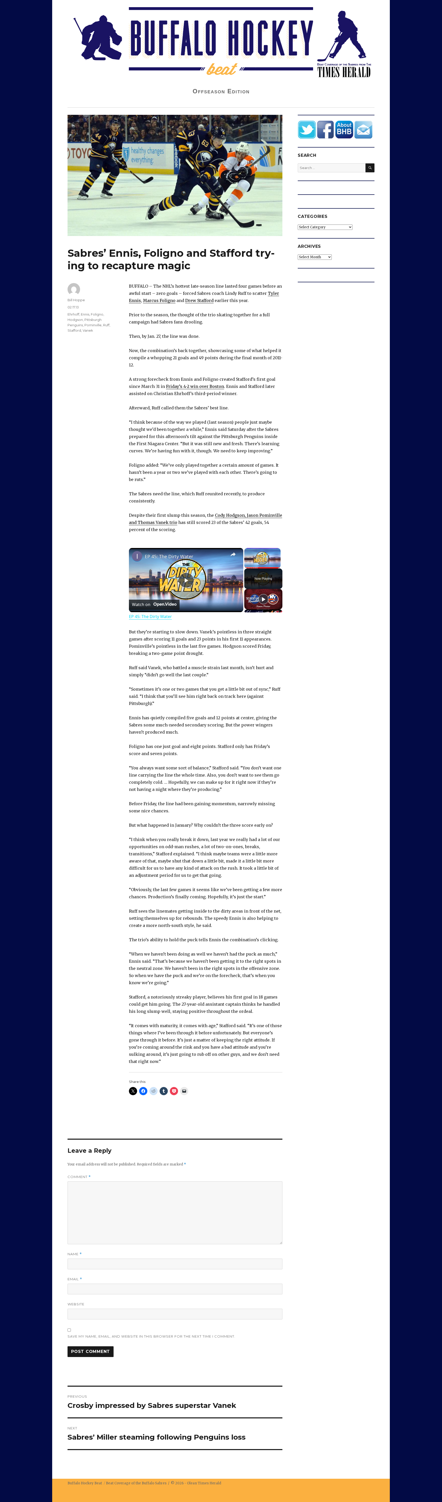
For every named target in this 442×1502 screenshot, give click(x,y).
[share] (233, 554)
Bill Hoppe (76, 300)
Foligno (97, 314)
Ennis (85, 314)
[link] (137, 556)
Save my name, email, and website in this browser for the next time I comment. (151, 1336)
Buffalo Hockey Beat (85, 1483)
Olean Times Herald (204, 1483)
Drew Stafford (199, 300)
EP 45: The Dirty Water (169, 556)
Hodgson (75, 320)
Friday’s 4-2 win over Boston (195, 386)
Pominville (93, 325)
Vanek (88, 330)
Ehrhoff (73, 314)
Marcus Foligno (159, 300)
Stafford (74, 330)
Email (75, 1279)
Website (76, 1304)
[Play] (263, 599)
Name (75, 1254)
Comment (79, 1177)
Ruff (106, 325)
